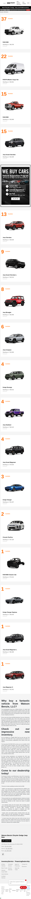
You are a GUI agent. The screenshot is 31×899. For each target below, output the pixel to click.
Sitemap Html (18, 890)
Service (11, 861)
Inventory (4, 861)
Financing (18, 861)
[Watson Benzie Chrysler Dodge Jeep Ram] (9, 3)
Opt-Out (25, 890)
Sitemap (14, 890)
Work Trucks (4, 868)
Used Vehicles (4, 874)
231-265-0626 (9, 848)
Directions (24, 866)
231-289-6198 (8, 850)
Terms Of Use (10, 890)
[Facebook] (2, 854)
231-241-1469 (8, 846)
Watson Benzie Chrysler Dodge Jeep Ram (3, 890)
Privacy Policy (7, 890)
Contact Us (7, 840)
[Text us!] (23, 887)
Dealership (26, 861)
